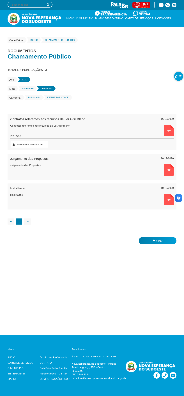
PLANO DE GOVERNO (109, 18)
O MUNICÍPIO (84, 18)
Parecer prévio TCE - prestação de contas (64, 373)
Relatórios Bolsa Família (53, 368)
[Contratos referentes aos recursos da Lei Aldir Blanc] (169, 130)
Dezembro (46, 88)
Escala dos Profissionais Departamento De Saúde (68, 357)
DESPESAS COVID (58, 97)
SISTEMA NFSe (17, 373)
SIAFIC (12, 379)
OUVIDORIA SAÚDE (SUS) (55, 379)
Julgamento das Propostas (29, 158)
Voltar (158, 240)
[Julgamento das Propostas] (169, 169)
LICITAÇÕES (163, 18)
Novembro (28, 88)
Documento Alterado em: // (30, 144)
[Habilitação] (169, 199)
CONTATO (46, 362)
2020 (24, 79)
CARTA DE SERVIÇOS (139, 18)
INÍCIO (70, 18)
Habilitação (18, 188)
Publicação (34, 97)
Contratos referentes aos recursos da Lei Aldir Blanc (47, 119)
